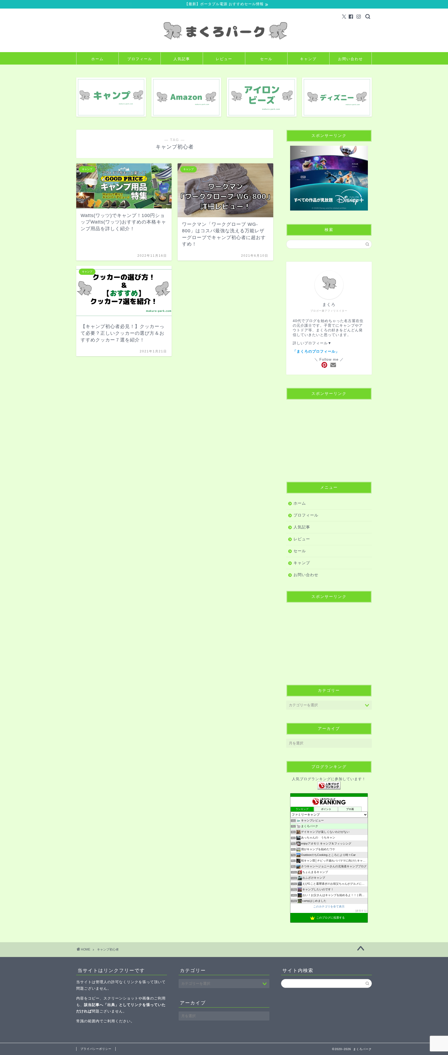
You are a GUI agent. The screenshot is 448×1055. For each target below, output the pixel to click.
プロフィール (139, 59)
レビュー (224, 59)
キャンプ (308, 59)
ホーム (97, 59)
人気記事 (181, 59)
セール (266, 59)
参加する (361, 910)
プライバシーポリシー (95, 1048)
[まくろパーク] (224, 48)
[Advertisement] (329, 436)
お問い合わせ (350, 59)
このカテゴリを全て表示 (329, 906)
